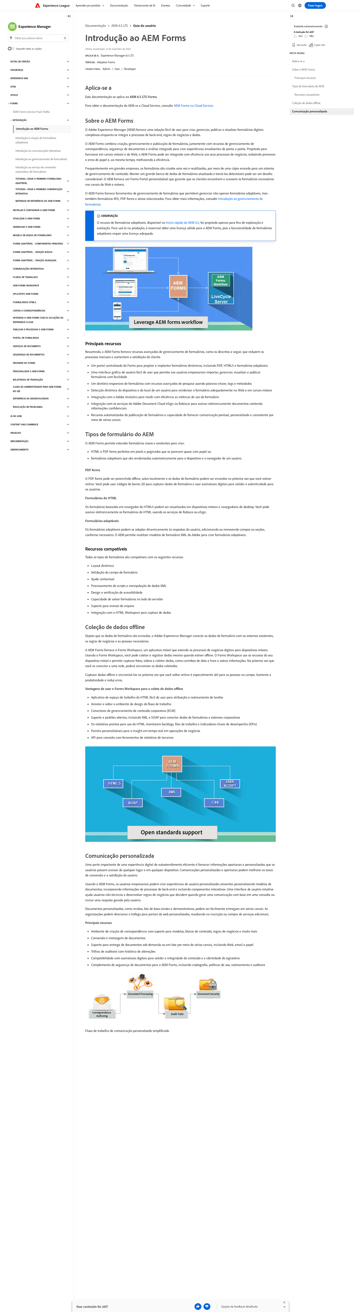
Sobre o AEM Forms (303, 69)
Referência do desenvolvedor (31, 398)
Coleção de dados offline (306, 103)
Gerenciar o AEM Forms (27, 226)
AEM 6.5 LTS (119, 25)
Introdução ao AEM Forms (32, 129)
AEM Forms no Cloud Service (193, 105)
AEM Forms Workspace (26, 285)
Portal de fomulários (26, 337)
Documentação (95, 25)
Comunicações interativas (28, 268)
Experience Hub (19, 78)
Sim (301, 35)
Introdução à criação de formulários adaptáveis (35, 140)
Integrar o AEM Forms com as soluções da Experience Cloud (38, 320)
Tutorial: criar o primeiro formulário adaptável (38, 181)
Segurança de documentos (28, 354)
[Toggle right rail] (291, 16)
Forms (14, 103)
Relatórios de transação (28, 379)
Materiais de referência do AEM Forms (38, 200)
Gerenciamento (19, 449)
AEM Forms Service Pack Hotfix (31, 112)
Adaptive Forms (106, 62)
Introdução (20, 120)
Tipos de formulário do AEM (308, 86)
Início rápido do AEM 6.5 (182, 222)
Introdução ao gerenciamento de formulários (41, 159)
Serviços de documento (27, 346)
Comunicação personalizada (309, 111)
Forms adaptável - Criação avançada (34, 260)
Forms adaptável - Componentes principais (38, 243)
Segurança (16, 69)
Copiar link (319, 44)
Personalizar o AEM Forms (29, 371)
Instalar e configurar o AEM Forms (34, 210)
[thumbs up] (197, 1306)
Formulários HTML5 (24, 302)
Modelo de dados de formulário (32, 235)
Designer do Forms (24, 362)
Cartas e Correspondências (29, 310)
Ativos (14, 95)
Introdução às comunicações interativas (38, 151)
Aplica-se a (298, 61)
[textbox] (38, 38)
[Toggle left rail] (69, 16)
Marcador (302, 44)
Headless (15, 432)
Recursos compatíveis (307, 94)
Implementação (19, 441)
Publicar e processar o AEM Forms (33, 329)
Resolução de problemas (28, 406)
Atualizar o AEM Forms (26, 218)
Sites (13, 86)
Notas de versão (20, 61)
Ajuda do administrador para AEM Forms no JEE (37, 389)
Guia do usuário (144, 25)
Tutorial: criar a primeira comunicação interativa (38, 191)
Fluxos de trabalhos (25, 277)
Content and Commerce (24, 424)
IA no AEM (16, 416)
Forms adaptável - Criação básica (32, 252)
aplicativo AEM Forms (25, 293)
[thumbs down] (206, 1306)
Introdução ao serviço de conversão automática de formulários (35, 169)
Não (311, 35)
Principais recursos (305, 78)
